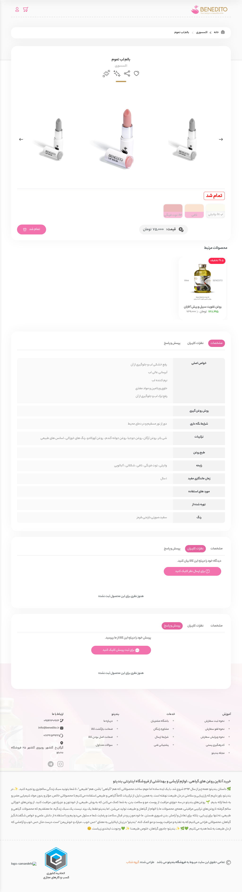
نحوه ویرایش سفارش (213, 737)
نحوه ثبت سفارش (214, 721)
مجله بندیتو (218, 753)
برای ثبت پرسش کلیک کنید (119, 650)
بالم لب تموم (181, 32)
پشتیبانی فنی (161, 745)
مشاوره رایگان (161, 729)
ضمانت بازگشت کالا (102, 729)
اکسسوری (201, 32)
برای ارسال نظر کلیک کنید (190, 571)
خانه (216, 32)
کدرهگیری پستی (215, 745)
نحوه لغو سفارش (215, 729)
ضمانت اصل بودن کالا (100, 737)
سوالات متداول (104, 745)
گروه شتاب (132, 862)
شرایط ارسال (162, 737)
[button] (221, 139)
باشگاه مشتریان (160, 721)
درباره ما (108, 721)
